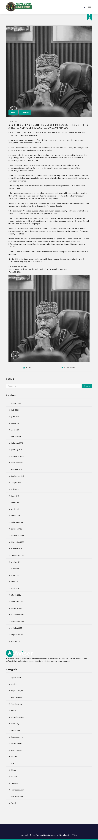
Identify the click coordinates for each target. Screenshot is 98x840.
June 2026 (15, 417)
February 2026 (17, 443)
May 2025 (15, 502)
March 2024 (16, 595)
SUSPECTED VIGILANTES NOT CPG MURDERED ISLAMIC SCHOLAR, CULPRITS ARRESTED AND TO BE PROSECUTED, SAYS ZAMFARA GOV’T (48, 126)
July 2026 (15, 410)
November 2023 (17, 621)
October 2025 (16, 469)
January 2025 (16, 529)
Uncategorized (17, 796)
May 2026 (15, 423)
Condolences (16, 704)
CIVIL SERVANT (17, 697)
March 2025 (16, 516)
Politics (14, 777)
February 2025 (17, 522)
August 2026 (16, 403)
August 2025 (16, 483)
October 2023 (16, 628)
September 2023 (17, 635)
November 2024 (17, 542)
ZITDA (28, 368)
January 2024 (16, 608)
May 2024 (15, 582)
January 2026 (16, 450)
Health (14, 757)
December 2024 (17, 535)
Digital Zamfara (17, 717)
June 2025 (15, 496)
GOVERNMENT (17, 750)
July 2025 (15, 489)
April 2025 (15, 509)
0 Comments (69, 368)
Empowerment (17, 737)
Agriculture (16, 677)
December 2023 (17, 615)
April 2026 (15, 430)
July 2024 (15, 568)
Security (25, 113)
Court (13, 711)
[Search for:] (43, 386)
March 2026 (16, 436)
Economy (15, 724)
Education (15, 730)
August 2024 (16, 562)
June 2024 (15, 575)
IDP (12, 763)
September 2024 (17, 555)
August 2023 (16, 641)
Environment (16, 744)
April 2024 (15, 588)
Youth (13, 803)
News (13, 113)
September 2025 (17, 476)
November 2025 (17, 463)
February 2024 (17, 602)
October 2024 (16, 549)
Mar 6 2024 (12, 121)
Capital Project (17, 691)
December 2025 (17, 456)
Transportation (17, 790)
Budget (14, 684)
